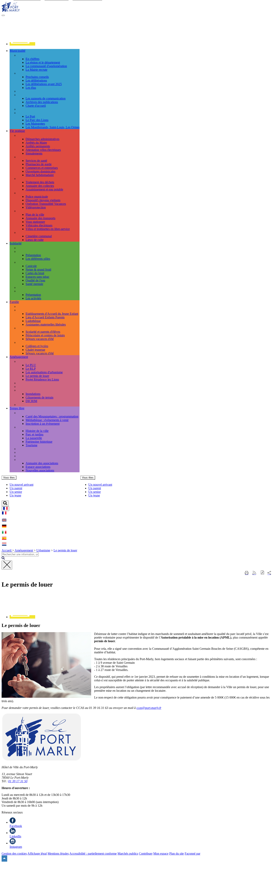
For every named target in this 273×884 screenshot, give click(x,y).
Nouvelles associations (40, 470)
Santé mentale (34, 284)
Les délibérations (36, 80)
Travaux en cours (28, 383)
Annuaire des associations (42, 463)
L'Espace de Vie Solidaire (34, 291)
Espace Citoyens (28, 306)
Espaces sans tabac (37, 276)
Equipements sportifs (31, 456)
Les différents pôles (38, 258)
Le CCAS (24, 251)
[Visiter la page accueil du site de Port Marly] (11, 10)
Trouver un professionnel (33, 157)
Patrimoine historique (39, 441)
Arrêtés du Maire (36, 142)
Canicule (31, 266)
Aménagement (24, 550)
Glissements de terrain (39, 397)
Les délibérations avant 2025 (44, 84)
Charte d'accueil (36, 105)
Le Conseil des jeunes (31, 109)
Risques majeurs (28, 390)
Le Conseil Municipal (31, 73)
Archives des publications (42, 102)
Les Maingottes (35, 123)
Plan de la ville (35, 214)
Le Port (30, 116)
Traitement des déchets (40, 182)
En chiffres (32, 59)
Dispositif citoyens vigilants (43, 200)
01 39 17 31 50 (17, 781)
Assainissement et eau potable (44, 189)
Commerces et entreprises (42, 167)
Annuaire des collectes (40, 185)
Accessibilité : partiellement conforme (93, 853)
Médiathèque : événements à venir (47, 420)
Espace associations (38, 466)
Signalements (34, 153)
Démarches (25, 135)
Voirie (21, 386)
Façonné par (192, 853)
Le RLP (31, 368)
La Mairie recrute (36, 69)
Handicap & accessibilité (33, 287)
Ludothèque (33, 321)
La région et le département (43, 62)
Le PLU (31, 365)
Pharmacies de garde (39, 164)
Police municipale (37, 196)
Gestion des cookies (14, 853)
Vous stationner (35, 221)
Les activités (33, 298)
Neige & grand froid (38, 269)
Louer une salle (27, 452)
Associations (26, 459)
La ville (22, 55)
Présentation (33, 255)
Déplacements (26, 211)
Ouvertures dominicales (40, 171)
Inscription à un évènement (43, 423)
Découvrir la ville (29, 427)
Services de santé (36, 160)
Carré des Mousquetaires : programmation (52, 416)
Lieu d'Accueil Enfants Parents (45, 317)
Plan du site (176, 853)
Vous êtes (9, 477)
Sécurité (23, 193)
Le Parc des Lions (37, 120)
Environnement (27, 404)
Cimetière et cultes (29, 232)
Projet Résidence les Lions (42, 379)
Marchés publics (128, 853)
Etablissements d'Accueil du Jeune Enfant (52, 313)
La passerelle (34, 438)
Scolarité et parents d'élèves (43, 331)
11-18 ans (24, 342)
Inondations (33, 394)
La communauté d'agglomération (46, 66)
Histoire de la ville (37, 431)
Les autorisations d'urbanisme (44, 372)
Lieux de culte (35, 239)
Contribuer (145, 853)
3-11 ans (23, 328)
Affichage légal (37, 853)
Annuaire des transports (40, 218)
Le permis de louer (37, 376)
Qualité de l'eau (35, 280)
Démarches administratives (42, 139)
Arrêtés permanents (38, 146)
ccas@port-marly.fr (148, 708)
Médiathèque (26, 448)
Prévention (24, 262)
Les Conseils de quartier (33, 113)
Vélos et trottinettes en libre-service (48, 229)
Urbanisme (24, 361)
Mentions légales (58, 853)
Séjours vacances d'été (40, 339)
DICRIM (31, 401)
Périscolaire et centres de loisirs (45, 335)
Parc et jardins (34, 434)
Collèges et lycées (37, 346)
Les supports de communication (46, 98)
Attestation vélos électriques (43, 149)
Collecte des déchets (30, 178)
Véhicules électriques (39, 225)
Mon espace (160, 853)
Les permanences (28, 248)
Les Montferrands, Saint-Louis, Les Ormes (53, 127)
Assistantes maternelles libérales (46, 324)
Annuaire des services (31, 91)
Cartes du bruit (35, 273)
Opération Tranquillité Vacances (46, 203)
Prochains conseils (37, 77)
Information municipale (32, 95)
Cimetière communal (39, 236)
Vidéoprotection (36, 207)
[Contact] (22, 44)
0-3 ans (22, 310)
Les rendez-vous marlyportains (37, 413)
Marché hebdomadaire (40, 175)
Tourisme (31, 445)
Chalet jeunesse (35, 349)
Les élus (31, 87)
